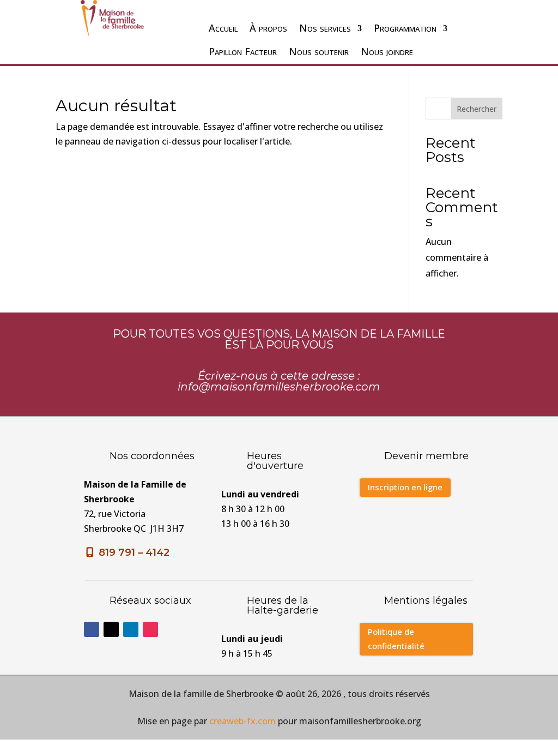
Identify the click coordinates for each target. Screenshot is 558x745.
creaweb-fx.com (242, 721)
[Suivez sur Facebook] (91, 629)
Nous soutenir (319, 51)
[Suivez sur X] (111, 629)
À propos (268, 27)
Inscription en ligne (405, 487)
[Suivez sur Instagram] (150, 629)
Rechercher (476, 109)
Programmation (405, 27)
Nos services (325, 27)
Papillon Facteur (243, 51)
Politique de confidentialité (396, 638)
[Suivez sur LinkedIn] (130, 629)
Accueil (223, 27)
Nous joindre (387, 51)
